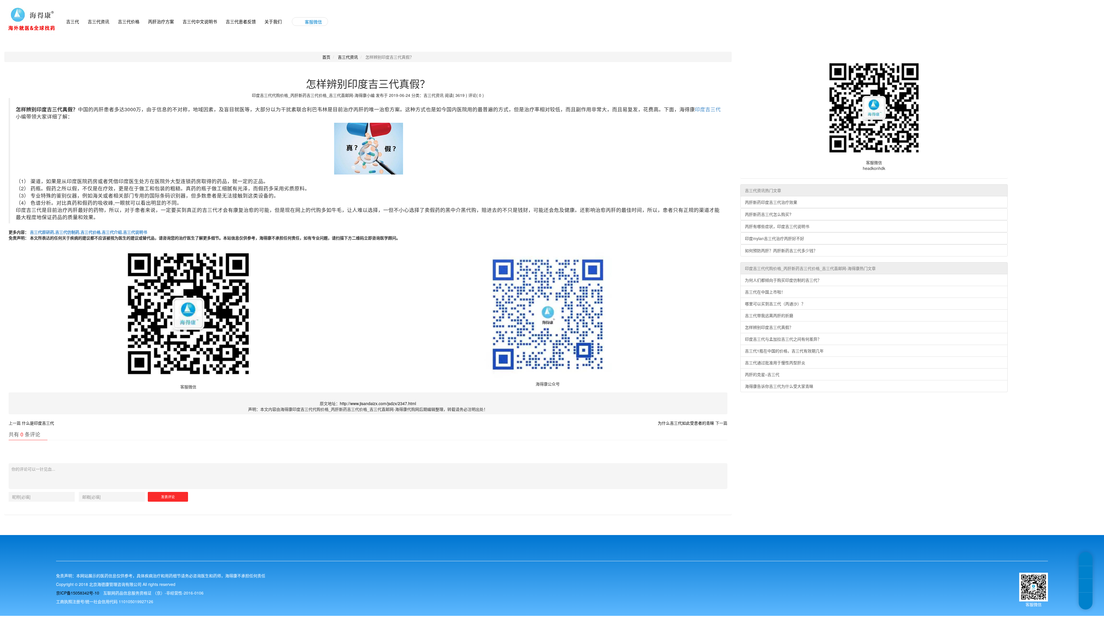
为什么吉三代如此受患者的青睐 (686, 423)
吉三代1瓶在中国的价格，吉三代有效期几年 (784, 351)
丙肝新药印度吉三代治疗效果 (771, 202)
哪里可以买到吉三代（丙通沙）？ (775, 303)
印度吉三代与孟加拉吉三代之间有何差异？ (783, 339)
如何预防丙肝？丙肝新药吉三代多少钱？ (781, 250)
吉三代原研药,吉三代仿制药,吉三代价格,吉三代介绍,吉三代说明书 (88, 232)
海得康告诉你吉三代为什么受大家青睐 (779, 386)
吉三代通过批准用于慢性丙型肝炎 (775, 362)
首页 (326, 57)
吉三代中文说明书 (200, 21)
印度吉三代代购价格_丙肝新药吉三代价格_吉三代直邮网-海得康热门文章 (810, 268)
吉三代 (72, 21)
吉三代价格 (128, 21)
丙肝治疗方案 (161, 21)
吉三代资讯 (98, 21)
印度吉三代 (708, 109)
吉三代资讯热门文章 (763, 190)
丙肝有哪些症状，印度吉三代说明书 (777, 226)
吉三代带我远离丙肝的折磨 (769, 315)
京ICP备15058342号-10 (77, 593)
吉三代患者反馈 (241, 21)
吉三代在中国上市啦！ (765, 292)
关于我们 (273, 21)
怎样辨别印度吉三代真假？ (769, 327)
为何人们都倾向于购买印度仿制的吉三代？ (783, 280)
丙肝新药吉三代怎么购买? (768, 214)
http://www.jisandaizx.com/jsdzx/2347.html (378, 403)
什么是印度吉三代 (38, 423)
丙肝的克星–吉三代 (762, 374)
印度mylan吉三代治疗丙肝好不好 (774, 238)
